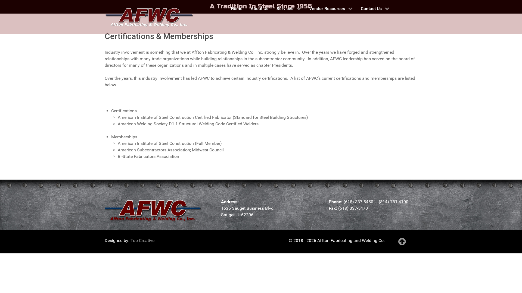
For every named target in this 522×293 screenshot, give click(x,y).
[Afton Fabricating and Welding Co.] (147, 17)
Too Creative (142, 240)
